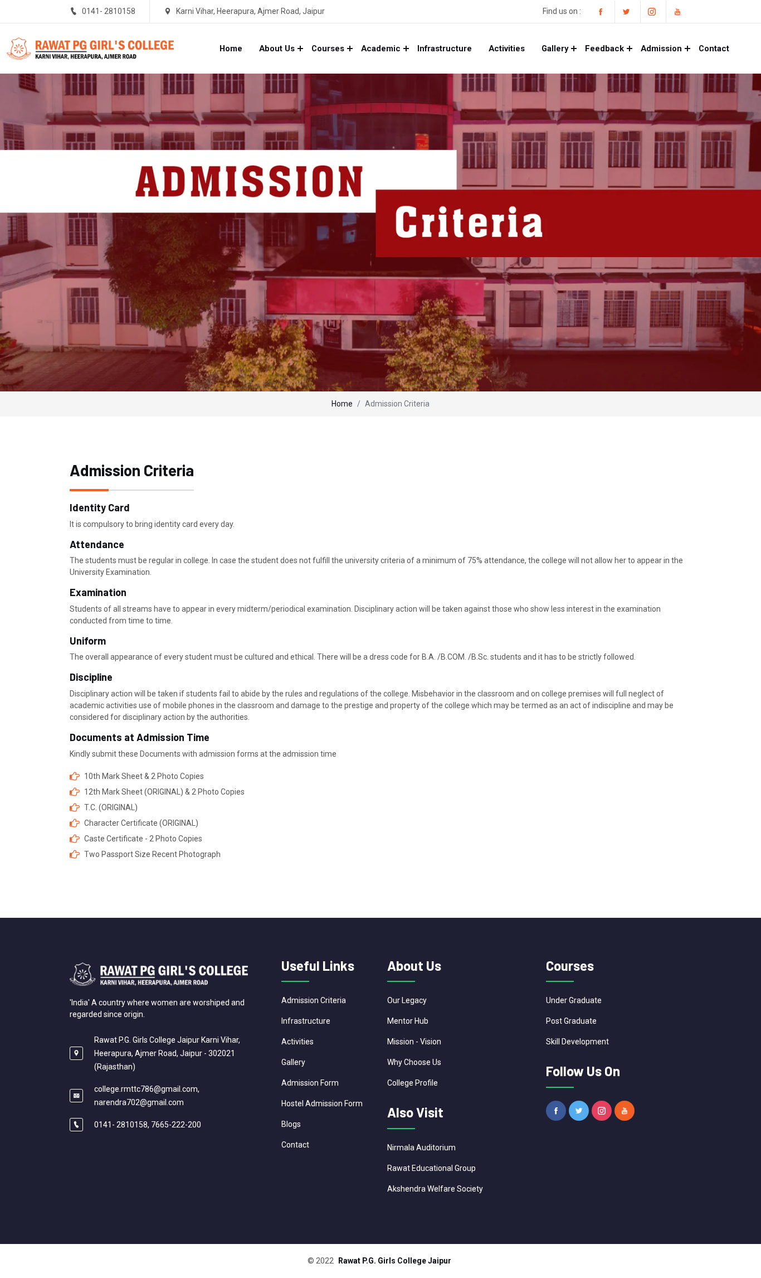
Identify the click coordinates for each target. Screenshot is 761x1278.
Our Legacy (407, 1000)
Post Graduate (571, 1020)
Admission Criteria (313, 1000)
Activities (507, 48)
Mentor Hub (407, 1020)
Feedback (604, 48)
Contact (714, 48)
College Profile (412, 1082)
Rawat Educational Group (431, 1168)
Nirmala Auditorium (421, 1147)
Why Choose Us (414, 1062)
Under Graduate (574, 1000)
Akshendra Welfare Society (435, 1188)
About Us (277, 48)
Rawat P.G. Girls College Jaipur (394, 1260)
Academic (381, 48)
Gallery (555, 48)
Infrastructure (444, 48)
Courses (327, 48)
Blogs (291, 1124)
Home (230, 48)
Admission (661, 48)
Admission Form (310, 1082)
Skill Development (577, 1041)
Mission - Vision (414, 1041)
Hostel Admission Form (322, 1103)
